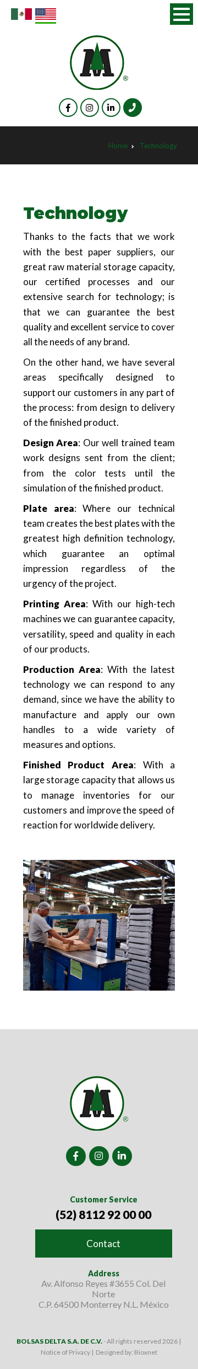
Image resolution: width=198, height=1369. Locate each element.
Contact (103, 1243)
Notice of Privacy (66, 1352)
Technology (158, 145)
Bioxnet (145, 1352)
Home (118, 145)
